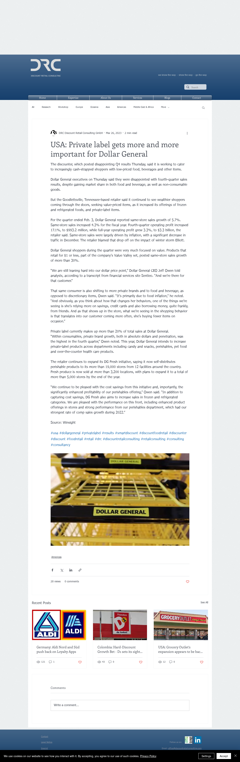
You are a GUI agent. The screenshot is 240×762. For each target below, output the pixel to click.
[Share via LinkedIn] (71, 570)
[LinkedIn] (197, 740)
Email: (165, 748)
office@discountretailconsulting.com (185, 748)
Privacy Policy (148, 756)
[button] (203, 107)
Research (46, 107)
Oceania (94, 107)
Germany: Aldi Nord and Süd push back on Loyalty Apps (58, 649)
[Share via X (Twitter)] (61, 570)
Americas (121, 107)
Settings (206, 756)
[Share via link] (80, 570)
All (33, 107)
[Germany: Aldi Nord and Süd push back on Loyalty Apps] (59, 625)
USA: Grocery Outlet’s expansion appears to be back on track (180, 649)
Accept (224, 756)
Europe (79, 107)
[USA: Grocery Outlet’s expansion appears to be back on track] (181, 625)
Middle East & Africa (144, 107)
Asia (108, 107)
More (163, 107)
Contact (44, 737)
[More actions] (187, 133)
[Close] (235, 756)
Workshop (63, 107)
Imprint (44, 748)
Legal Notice (46, 742)
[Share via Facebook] (52, 570)
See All (204, 602)
